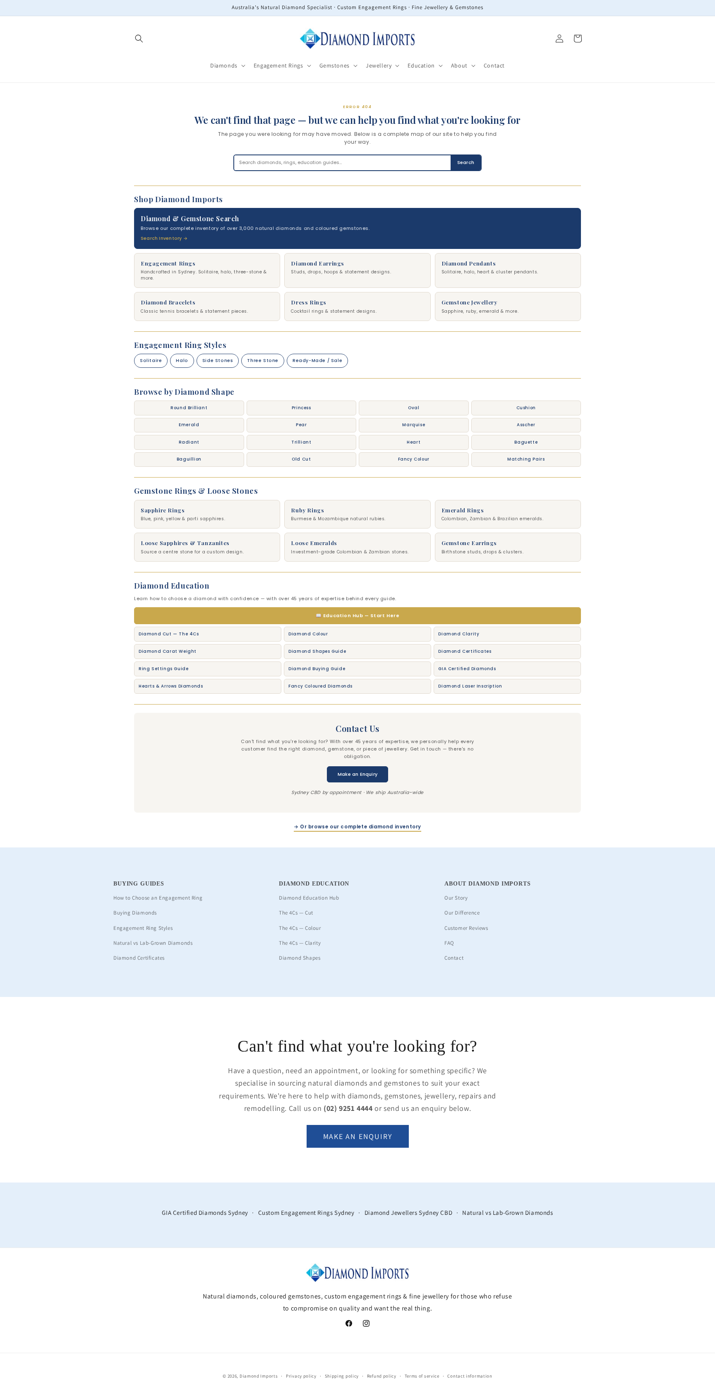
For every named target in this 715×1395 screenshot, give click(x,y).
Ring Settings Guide (163, 669)
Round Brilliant (188, 408)
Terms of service (422, 1376)
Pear (301, 425)
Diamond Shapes (299, 957)
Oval (413, 408)
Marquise (413, 425)
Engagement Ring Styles (143, 928)
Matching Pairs (526, 459)
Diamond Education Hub (309, 897)
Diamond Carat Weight (168, 651)
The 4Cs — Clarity (300, 942)
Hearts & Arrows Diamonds (171, 686)
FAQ (449, 942)
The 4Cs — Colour (300, 928)
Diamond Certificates (464, 651)
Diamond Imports (259, 1376)
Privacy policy (301, 1376)
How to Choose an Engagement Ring (157, 897)
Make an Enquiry (357, 774)
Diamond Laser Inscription (470, 686)
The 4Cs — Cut (296, 912)
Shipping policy (342, 1376)
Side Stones (217, 360)
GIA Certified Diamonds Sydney (205, 1212)
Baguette (525, 442)
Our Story (456, 897)
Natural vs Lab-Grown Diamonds (152, 942)
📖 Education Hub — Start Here (358, 615)
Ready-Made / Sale (317, 360)
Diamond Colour (308, 634)
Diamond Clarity (458, 634)
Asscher (526, 425)
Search (465, 162)
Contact (453, 957)
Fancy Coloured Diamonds (320, 686)
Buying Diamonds (135, 912)
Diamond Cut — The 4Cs (169, 634)
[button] (139, 38)
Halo (182, 360)
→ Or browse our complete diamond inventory (357, 826)
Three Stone (262, 360)
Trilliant (301, 442)
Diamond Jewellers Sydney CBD (409, 1212)
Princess (301, 408)
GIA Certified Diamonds (467, 669)
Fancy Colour (413, 459)
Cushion (526, 408)
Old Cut (301, 459)
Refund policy (381, 1376)
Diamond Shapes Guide (317, 651)
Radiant (189, 442)
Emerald (189, 425)
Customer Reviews (466, 928)
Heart (413, 442)
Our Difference (462, 912)
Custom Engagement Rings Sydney (306, 1212)
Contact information (469, 1376)
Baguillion (189, 459)
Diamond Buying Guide (316, 669)
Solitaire (151, 360)
